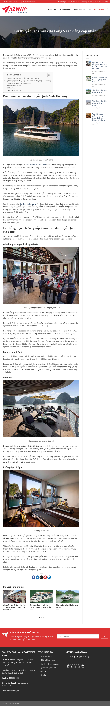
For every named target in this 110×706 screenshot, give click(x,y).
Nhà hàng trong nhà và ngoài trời (20, 83)
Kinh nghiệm (99, 9)
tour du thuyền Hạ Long (36, 165)
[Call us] (79, 666)
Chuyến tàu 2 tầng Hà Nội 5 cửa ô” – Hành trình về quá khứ (99, 65)
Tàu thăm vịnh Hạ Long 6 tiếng (99, 91)
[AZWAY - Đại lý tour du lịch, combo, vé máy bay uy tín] (15, 10)
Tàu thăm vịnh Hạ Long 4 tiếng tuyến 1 (99, 103)
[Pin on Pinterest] (45, 577)
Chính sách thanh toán (49, 664)
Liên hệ (43, 675)
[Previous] (6, 600)
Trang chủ (52, 9)
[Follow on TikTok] (71, 666)
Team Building (79, 9)
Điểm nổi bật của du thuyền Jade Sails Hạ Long (23, 78)
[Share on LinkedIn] (49, 577)
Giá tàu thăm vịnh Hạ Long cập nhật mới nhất (99, 79)
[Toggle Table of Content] (48, 75)
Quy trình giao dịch (48, 667)
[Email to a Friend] (41, 577)
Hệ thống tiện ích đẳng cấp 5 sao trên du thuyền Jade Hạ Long (28, 81)
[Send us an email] (75, 666)
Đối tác (43, 671)
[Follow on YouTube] (83, 666)
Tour (89, 9)
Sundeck (12, 88)
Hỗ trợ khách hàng (48, 660)
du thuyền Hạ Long (28, 204)
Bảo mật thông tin (47, 656)
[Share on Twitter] (37, 577)
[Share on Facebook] (33, 577)
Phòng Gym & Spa (15, 90)
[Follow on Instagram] (68, 666)
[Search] (107, 9)
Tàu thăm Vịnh (64, 9)
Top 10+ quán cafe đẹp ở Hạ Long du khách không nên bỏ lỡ (98, 117)
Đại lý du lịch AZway (79, 656)
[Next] (77, 600)
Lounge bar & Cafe (15, 86)
